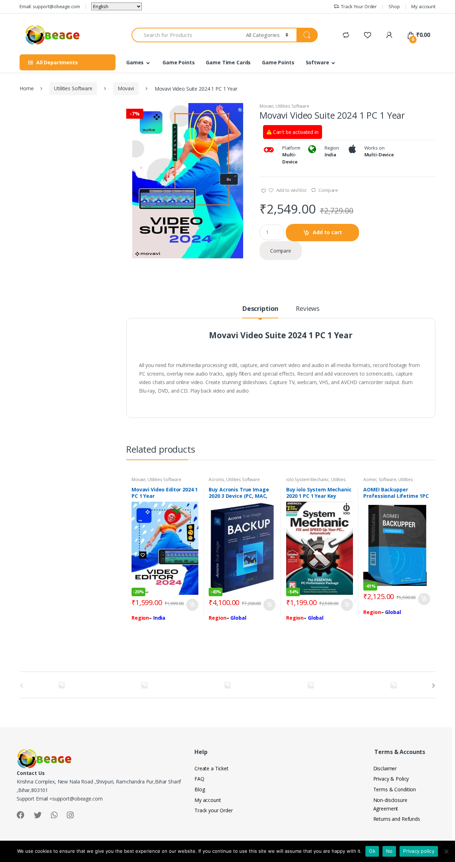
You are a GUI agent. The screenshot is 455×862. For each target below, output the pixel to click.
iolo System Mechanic (307, 479)
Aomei (369, 479)
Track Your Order (359, 6)
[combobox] (185, 35)
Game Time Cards (228, 62)
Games (135, 62)
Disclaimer (385, 768)
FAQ (199, 778)
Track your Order (213, 810)
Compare (328, 190)
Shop (394, 6)
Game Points (178, 62)
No (389, 851)
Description (260, 309)
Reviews (308, 309)
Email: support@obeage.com (50, 6)
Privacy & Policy (391, 778)
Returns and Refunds (396, 818)
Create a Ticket (211, 768)
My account (423, 6)
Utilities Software (73, 88)
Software (317, 62)
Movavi (126, 88)
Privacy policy (418, 851)
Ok (372, 851)
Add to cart (327, 232)
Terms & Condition (394, 789)
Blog (199, 789)
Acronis (216, 479)
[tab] (260, 311)
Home (26, 88)
